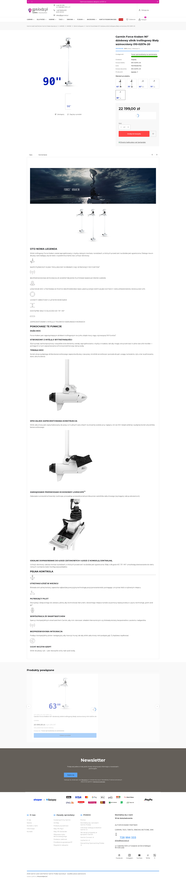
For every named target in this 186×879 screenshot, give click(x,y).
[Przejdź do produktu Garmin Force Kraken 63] (120, 84)
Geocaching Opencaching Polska (92, 843)
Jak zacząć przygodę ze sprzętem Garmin (88, 833)
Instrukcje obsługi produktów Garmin (90, 829)
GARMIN (61, 26)
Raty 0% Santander (60, 831)
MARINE (69, 26)
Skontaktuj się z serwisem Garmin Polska (89, 824)
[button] (157, 1)
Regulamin (84, 779)
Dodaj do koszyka (134, 134)
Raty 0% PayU (58, 829)
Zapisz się (70, 775)
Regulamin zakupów (61, 845)
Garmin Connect (86, 837)
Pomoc (83, 820)
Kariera (29, 823)
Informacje (31, 829)
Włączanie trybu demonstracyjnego (60, 835)
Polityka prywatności (61, 826)
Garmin (134, 72)
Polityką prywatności (99, 781)
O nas (29, 820)
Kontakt (30, 831)
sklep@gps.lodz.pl (62, 15)
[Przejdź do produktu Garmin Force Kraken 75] (132, 84)
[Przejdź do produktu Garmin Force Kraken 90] (120, 95)
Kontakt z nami (32, 826)
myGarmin (84, 840)
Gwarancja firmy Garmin (62, 820)
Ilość (120, 123)
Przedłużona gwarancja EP (63, 842)
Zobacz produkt (65, 735)
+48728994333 (61, 10)
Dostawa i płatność (60, 839)
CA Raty (56, 823)
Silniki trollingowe (79, 26)
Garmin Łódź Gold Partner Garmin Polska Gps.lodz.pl (42, 26)
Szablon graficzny (37, 876)
